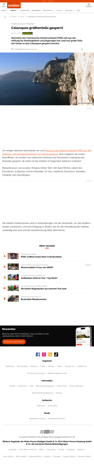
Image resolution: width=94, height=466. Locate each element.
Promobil (56, 456)
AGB (31, 386)
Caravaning (50, 449)
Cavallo (61, 449)
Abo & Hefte (52, 406)
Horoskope (68, 10)
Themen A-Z (70, 366)
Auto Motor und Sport (28, 449)
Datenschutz (62, 386)
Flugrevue (71, 449)
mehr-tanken (8, 456)
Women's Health (84, 456)
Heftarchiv (41, 406)
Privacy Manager (76, 386)
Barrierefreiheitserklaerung (42, 393)
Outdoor (47, 456)
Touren (59, 10)
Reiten (59, 366)
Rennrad (34, 366)
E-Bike (42, 366)
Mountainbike (22, 366)
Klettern (13, 10)
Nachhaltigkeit (36, 10)
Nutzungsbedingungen (45, 386)
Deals (78, 10)
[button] (47, 79)
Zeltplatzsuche (24, 10)
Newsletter (10, 366)
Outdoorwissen (47, 10)
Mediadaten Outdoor (37, 419)
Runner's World (69, 456)
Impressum (22, 386)
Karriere (59, 393)
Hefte (44, 1)
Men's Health (21, 456)
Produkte (51, 1)
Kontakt (12, 386)
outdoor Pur (82, 366)
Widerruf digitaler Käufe (57, 373)
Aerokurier (13, 449)
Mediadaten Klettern (56, 419)
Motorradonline (35, 456)
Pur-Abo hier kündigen (36, 373)
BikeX (41, 449)
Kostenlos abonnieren (14, 342)
